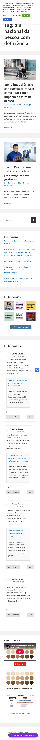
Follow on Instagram (21, 327)
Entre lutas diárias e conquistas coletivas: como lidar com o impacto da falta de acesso (19, 92)
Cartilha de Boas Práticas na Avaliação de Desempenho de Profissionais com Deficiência (18, 458)
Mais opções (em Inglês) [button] (12, 15)
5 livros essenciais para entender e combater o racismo (16, 533)
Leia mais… (8, 128)
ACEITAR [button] (26, 15)
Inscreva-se (21, 664)
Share (30, 417)
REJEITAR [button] (7, 20)
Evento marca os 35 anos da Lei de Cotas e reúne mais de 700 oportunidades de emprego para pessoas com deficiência (19, 252)
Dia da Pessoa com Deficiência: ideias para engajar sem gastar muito (17, 173)
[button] (20, 681)
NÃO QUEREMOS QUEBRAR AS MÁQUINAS (19, 261)
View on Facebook (13, 417)
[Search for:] (20, 220)
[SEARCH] (33, 220)
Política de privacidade (28, 11)
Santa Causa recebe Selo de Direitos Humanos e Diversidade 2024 (17, 383)
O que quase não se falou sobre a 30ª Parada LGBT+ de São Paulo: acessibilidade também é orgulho (19, 270)
